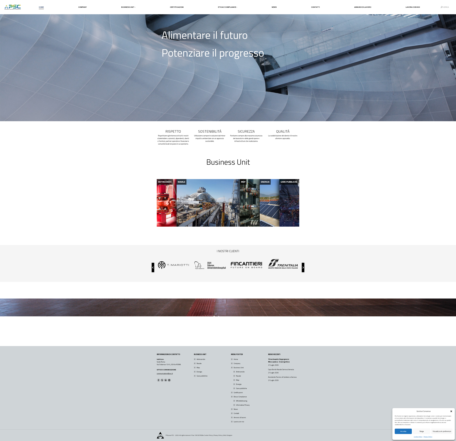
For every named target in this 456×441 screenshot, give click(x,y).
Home (236, 359)
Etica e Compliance (240, 396)
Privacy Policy (428, 437)
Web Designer (227, 435)
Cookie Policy (418, 437)
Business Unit (239, 367)
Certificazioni (238, 392)
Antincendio (201, 359)
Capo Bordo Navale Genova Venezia (281, 369)
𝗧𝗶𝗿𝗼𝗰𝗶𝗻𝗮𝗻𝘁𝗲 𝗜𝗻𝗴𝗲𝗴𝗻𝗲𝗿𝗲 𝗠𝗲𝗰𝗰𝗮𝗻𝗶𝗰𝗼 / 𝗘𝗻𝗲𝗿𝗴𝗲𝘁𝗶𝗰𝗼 (279, 360)
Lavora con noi (239, 421)
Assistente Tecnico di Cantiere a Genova (282, 377)
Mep (198, 367)
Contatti (236, 413)
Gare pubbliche (202, 376)
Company (237, 363)
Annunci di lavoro (240, 417)
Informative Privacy (243, 405)
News (236, 409)
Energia (199, 371)
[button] (451, 411)
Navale (199, 363)
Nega (422, 431)
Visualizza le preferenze (442, 431)
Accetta (403, 431)
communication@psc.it (165, 373)
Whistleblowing (241, 401)
